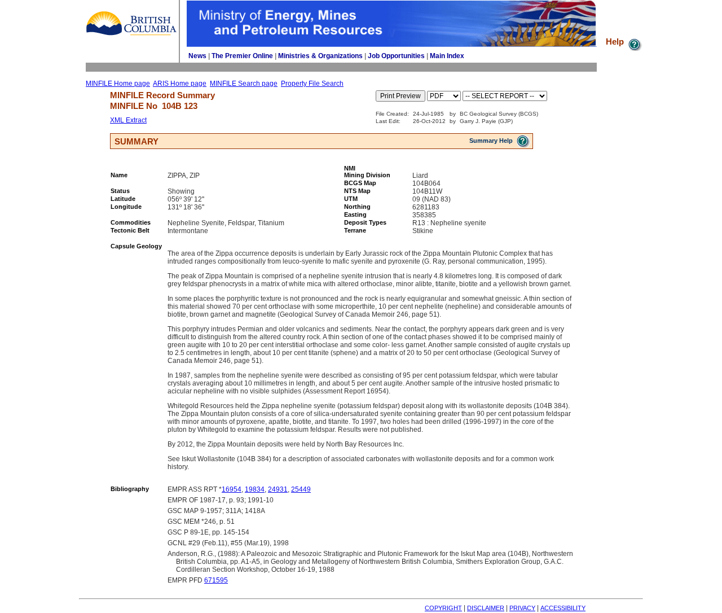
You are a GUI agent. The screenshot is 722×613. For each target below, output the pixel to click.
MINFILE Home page (118, 83)
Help (616, 41)
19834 (255, 489)
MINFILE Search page (244, 83)
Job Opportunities (396, 56)
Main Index (447, 56)
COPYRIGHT (443, 608)
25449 (301, 489)
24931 (278, 489)
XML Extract (128, 120)
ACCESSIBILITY (562, 608)
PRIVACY (522, 608)
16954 (231, 489)
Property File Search (312, 83)
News (197, 56)
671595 (216, 580)
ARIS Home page (179, 83)
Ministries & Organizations (320, 56)
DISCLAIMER (485, 608)
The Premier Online (242, 56)
